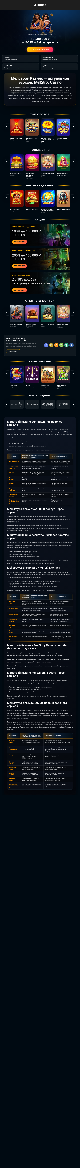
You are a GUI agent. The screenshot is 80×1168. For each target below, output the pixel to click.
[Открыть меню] (75, 5)
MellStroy (40, 5)
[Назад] (7, 126)
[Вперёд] (73, 126)
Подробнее (13, 351)
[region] (40, 131)
